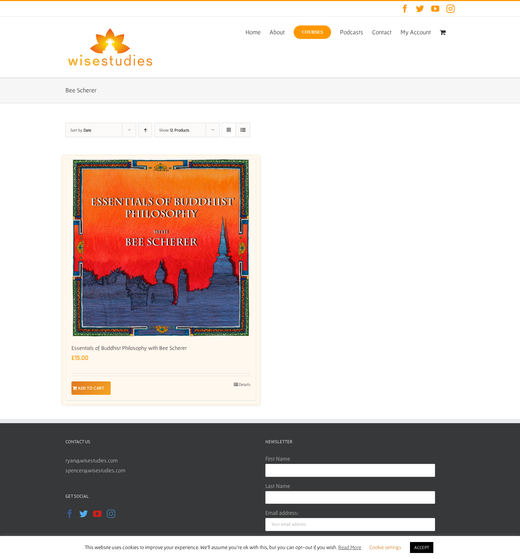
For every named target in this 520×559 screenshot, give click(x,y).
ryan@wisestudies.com (91, 460)
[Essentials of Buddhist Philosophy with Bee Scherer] (161, 247)
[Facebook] (69, 513)
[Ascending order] (145, 130)
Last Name (277, 486)
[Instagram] (111, 513)
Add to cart (91, 388)
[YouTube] (97, 513)
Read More (349, 547)
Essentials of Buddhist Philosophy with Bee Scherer (129, 348)
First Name (277, 458)
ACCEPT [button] (421, 547)
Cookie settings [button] (385, 547)
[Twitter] (83, 513)
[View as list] (243, 130)
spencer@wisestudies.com (95, 470)
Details (244, 384)
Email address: (282, 512)
